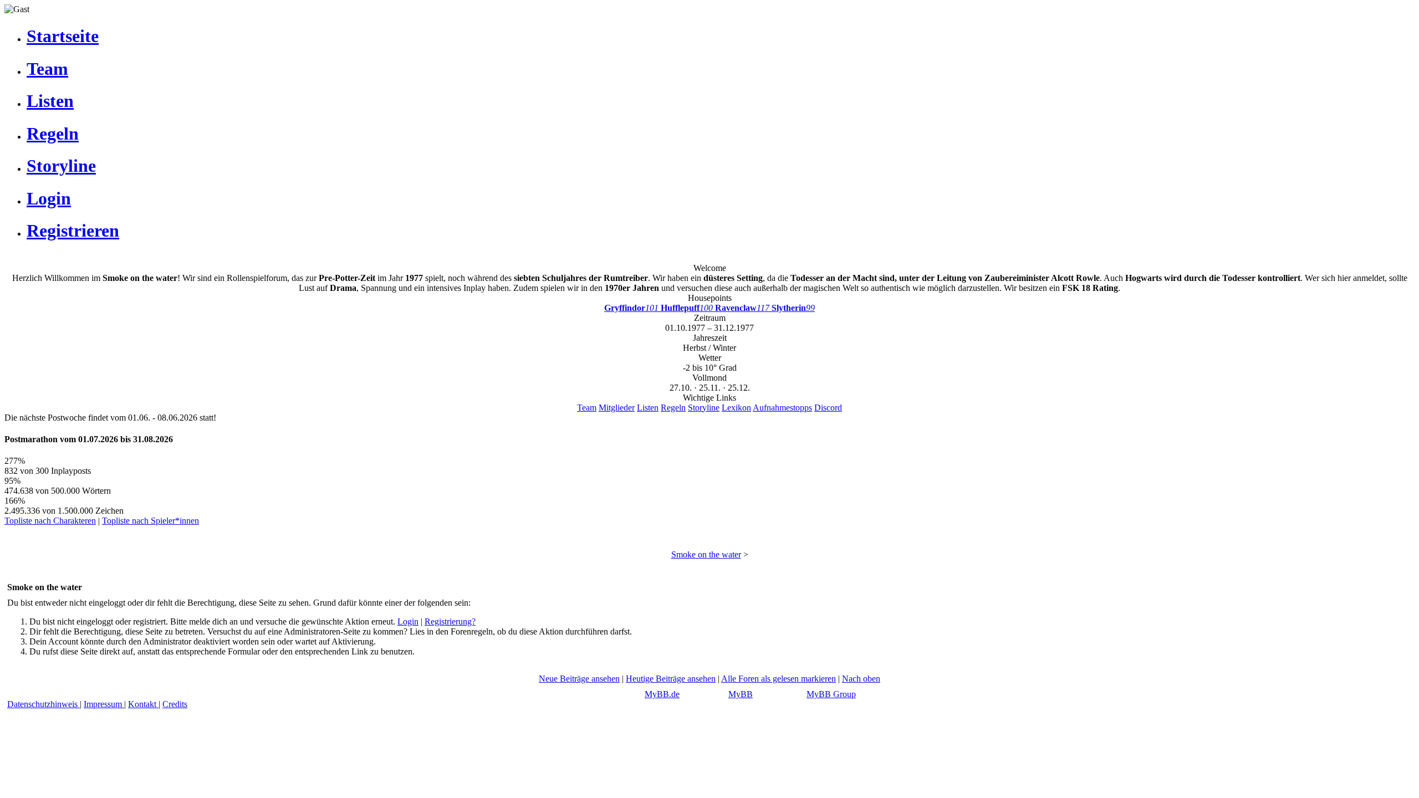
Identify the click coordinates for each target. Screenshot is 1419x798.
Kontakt (143, 704)
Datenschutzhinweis (43, 704)
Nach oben (861, 678)
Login (407, 621)
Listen (648, 407)
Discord (828, 407)
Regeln (673, 407)
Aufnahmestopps (782, 407)
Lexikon (736, 407)
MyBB (740, 694)
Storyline (703, 407)
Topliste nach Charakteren (50, 520)
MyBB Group (831, 694)
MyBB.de (662, 694)
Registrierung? (450, 621)
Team (586, 407)
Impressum (104, 704)
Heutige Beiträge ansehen (671, 678)
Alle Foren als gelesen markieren (778, 678)
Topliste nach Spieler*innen (150, 520)
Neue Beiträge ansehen (579, 678)
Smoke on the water (706, 554)
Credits (174, 704)
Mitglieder (617, 407)
